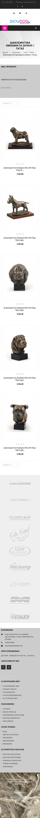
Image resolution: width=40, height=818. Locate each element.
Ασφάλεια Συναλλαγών (12, 760)
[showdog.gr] (20, 22)
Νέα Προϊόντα (8, 741)
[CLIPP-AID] (20, 518)
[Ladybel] (20, 584)
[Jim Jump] (20, 567)
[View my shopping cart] (26, 11)
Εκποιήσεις (7, 744)
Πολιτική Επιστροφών (12, 757)
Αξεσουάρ (16, 52)
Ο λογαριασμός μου (11, 686)
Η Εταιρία (6, 709)
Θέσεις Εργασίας (9, 712)
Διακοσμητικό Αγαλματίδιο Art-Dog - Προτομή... (20, 239)
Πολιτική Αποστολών (11, 754)
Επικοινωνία (8, 766)
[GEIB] (20, 551)
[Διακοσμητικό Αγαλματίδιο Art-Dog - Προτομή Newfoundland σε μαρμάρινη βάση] (20, 277)
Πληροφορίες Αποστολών (13, 715)
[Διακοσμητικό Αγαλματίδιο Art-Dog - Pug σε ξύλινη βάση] (20, 137)
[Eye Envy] (20, 534)
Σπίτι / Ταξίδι (28, 52)
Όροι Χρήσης (8, 721)
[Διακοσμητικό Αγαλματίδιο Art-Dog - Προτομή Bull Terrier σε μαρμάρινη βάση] (20, 207)
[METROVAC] (20, 600)
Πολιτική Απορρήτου (11, 718)
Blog (5, 731)
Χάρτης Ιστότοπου (11, 735)
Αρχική (5, 52)
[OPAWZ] (20, 616)
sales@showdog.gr (14, 646)
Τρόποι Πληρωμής (10, 763)
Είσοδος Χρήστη (9, 689)
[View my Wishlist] (20, 13)
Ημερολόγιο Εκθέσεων (13, 80)
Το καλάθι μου (9, 692)
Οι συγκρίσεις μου (10, 698)
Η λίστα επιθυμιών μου (12, 695)
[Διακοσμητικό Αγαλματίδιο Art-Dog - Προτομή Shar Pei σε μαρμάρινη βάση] (20, 347)
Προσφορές (8, 738)
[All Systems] (20, 483)
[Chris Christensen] (20, 499)
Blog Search (6, 88)
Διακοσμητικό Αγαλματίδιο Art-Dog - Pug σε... (20, 169)
